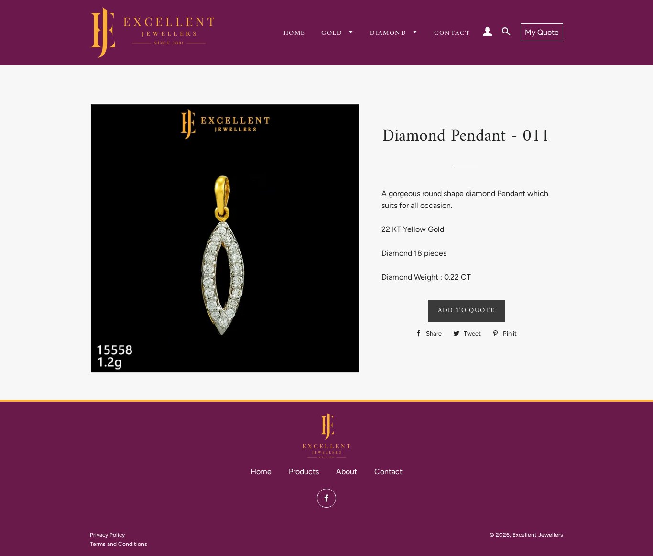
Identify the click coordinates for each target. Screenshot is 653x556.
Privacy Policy (107, 535)
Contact (452, 33)
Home (294, 33)
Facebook (326, 498)
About (346, 471)
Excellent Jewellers (537, 535)
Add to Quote (466, 310)
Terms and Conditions (118, 544)
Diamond (389, 33)
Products (304, 471)
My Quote (542, 32)
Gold (333, 33)
